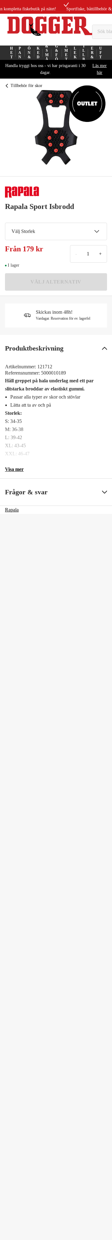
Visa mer (14, 469)
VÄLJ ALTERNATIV (56, 281)
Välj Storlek (23, 231)
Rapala (12, 509)
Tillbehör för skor (26, 85)
